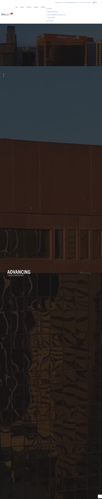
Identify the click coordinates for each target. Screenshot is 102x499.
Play (3, 76)
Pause (3, 74)
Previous (81, 272)
